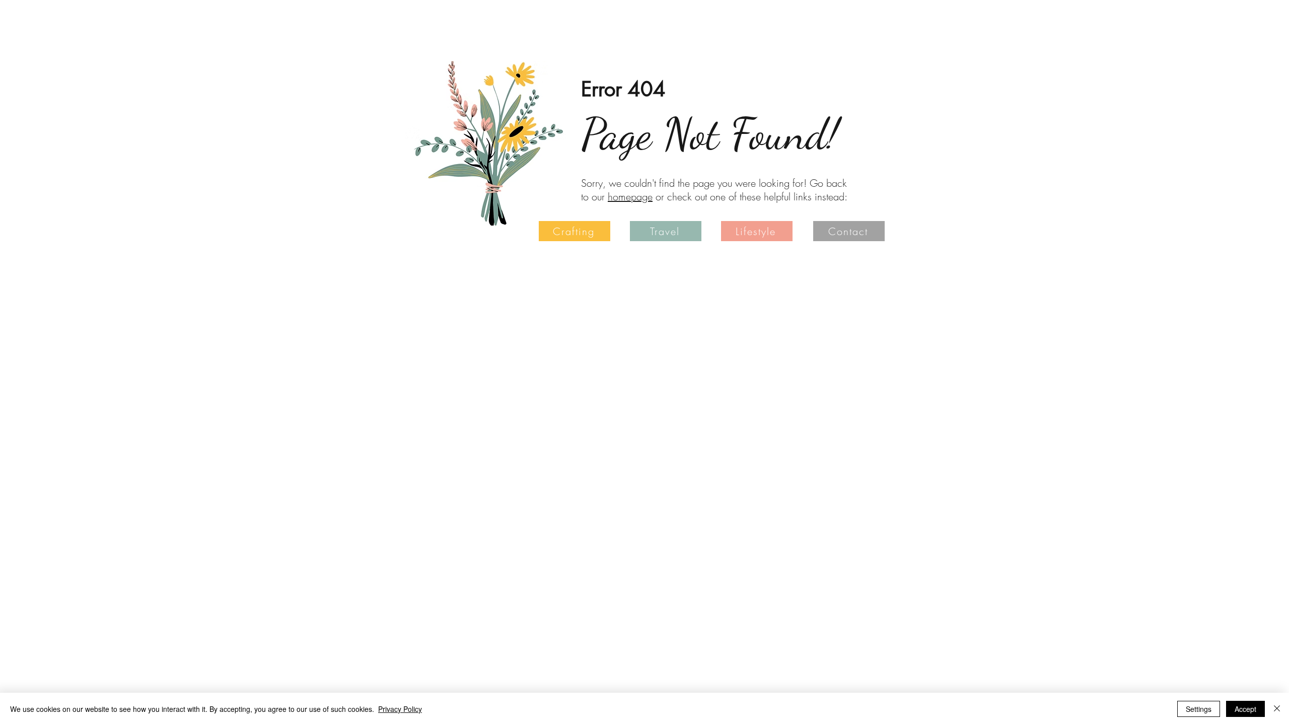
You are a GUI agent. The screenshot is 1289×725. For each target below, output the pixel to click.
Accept (1245, 709)
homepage (630, 196)
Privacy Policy (400, 709)
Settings (1198, 709)
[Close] (1277, 709)
